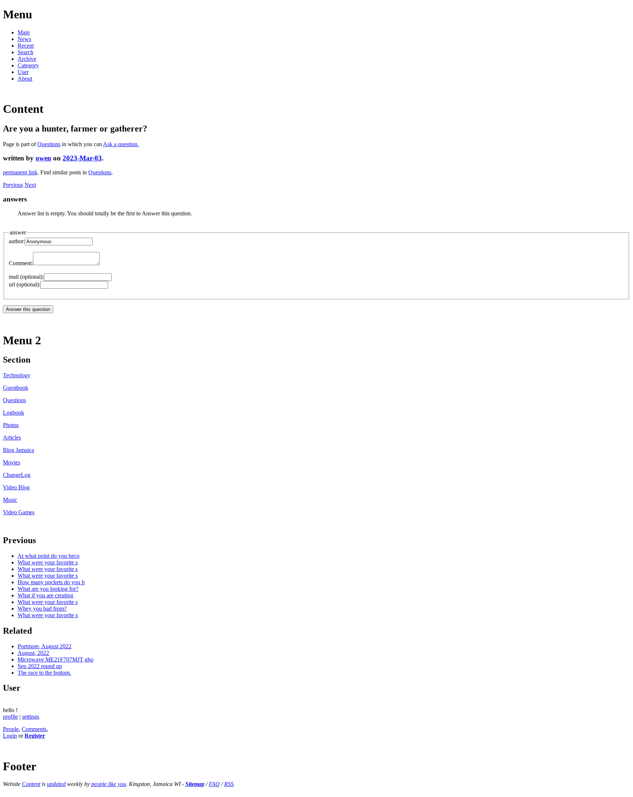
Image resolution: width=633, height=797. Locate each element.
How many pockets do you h (51, 582)
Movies (11, 462)
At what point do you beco (48, 556)
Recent (26, 45)
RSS (229, 784)
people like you (108, 784)
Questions (48, 144)
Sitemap (194, 784)
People (11, 729)
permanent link (20, 172)
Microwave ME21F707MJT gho (55, 659)
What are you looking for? (48, 589)
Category (28, 65)
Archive (27, 59)
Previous (13, 185)
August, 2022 (33, 653)
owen (43, 158)
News (24, 39)
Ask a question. (121, 144)
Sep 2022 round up (40, 666)
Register (35, 736)
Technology (16, 375)
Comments (34, 729)
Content (31, 784)
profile (10, 716)
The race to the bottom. (44, 673)
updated (56, 784)
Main (24, 32)
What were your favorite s (48, 562)
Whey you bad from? (42, 608)
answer (18, 232)
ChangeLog (16, 475)
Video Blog (16, 487)
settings (30, 716)
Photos (11, 425)
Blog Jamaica (18, 450)
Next (30, 185)
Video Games (18, 512)
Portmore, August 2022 (44, 646)
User (23, 72)
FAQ (214, 784)
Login (10, 736)
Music (10, 500)
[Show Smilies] (103, 263)
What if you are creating (45, 595)
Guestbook (15, 388)
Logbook (13, 412)
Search (25, 52)
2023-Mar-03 (82, 158)
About (25, 78)
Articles (12, 437)
